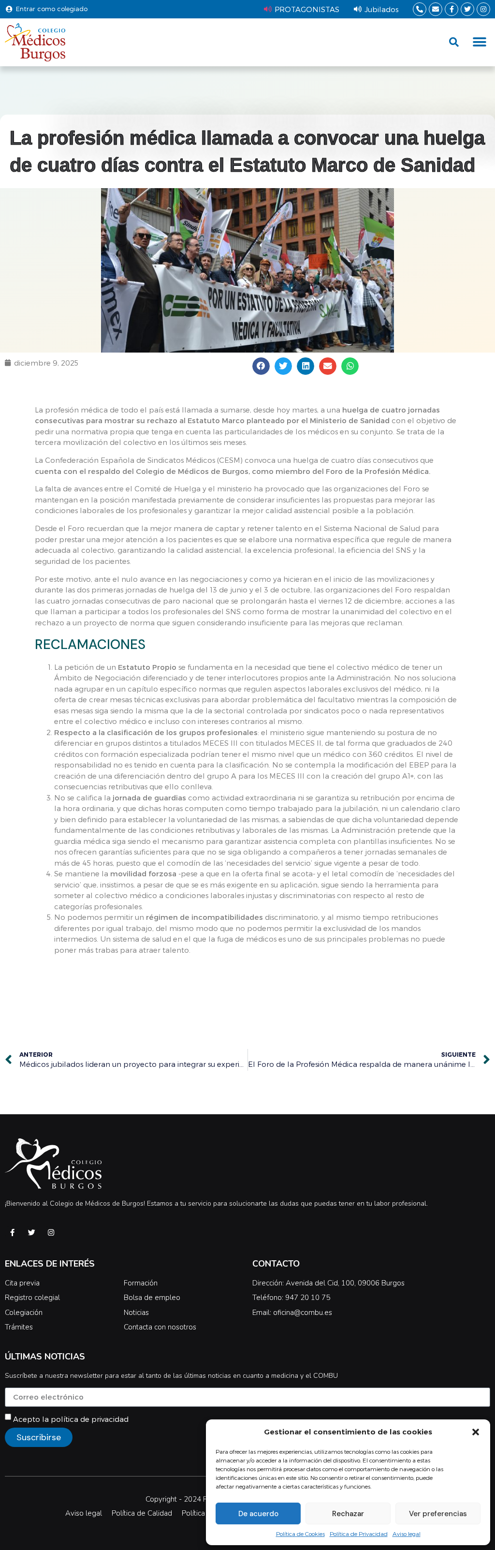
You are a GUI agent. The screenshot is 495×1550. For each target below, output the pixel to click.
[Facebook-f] (451, 9)
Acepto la (71, 1419)
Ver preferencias (438, 1514)
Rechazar (348, 1514)
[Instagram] (483, 9)
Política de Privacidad (359, 1533)
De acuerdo (258, 1514)
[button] (475, 1432)
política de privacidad (90, 1419)
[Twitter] (467, 9)
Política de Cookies (300, 1533)
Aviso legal (407, 1533)
